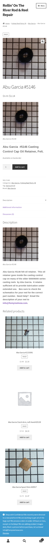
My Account (8, 541)
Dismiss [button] (6, 533)
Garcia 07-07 (10, 186)
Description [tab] (7, 200)
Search (24, 541)
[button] (43, 41)
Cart (38, 539)
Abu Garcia (32, 23)
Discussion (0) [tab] (8, 214)
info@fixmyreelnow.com (15, 303)
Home (7, 23)
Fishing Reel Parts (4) (18, 23)
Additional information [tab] (12, 207)
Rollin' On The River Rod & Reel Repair (15, 10)
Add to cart (20, 167)
